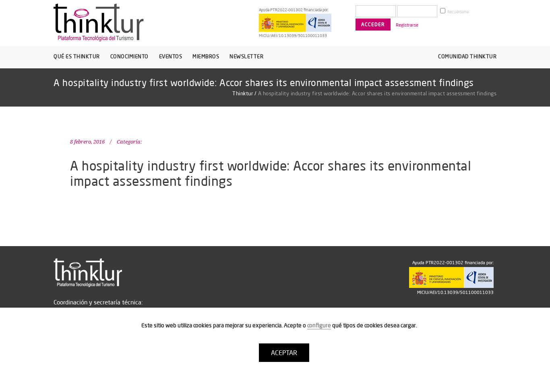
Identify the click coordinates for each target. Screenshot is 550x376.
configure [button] (319, 325)
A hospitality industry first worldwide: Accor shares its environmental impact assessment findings (270, 173)
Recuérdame (458, 11)
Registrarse (407, 25)
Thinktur (242, 93)
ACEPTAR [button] (284, 353)
